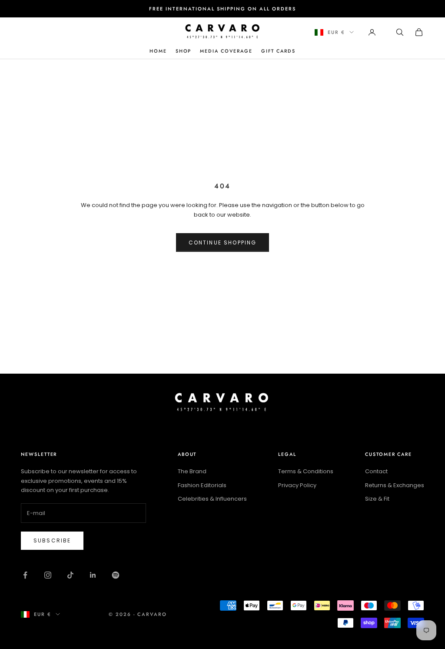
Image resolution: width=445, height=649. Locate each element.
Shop (184, 50)
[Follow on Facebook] (25, 575)
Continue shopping (223, 242)
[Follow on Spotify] (115, 575)
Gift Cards (278, 50)
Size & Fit (377, 499)
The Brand (192, 471)
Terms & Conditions (305, 471)
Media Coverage (226, 50)
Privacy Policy (297, 485)
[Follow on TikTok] (70, 575)
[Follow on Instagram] (47, 575)
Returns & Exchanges (394, 485)
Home (158, 50)
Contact (376, 471)
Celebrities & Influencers (212, 499)
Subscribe (52, 540)
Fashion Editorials (202, 485)
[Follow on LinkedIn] (93, 575)
